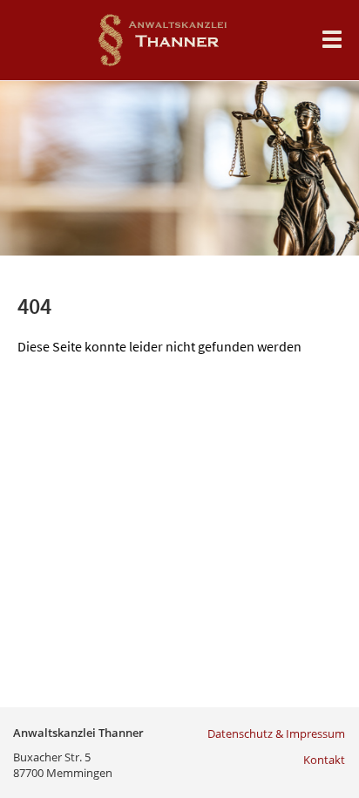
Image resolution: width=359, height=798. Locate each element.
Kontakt (324, 759)
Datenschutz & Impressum (276, 733)
